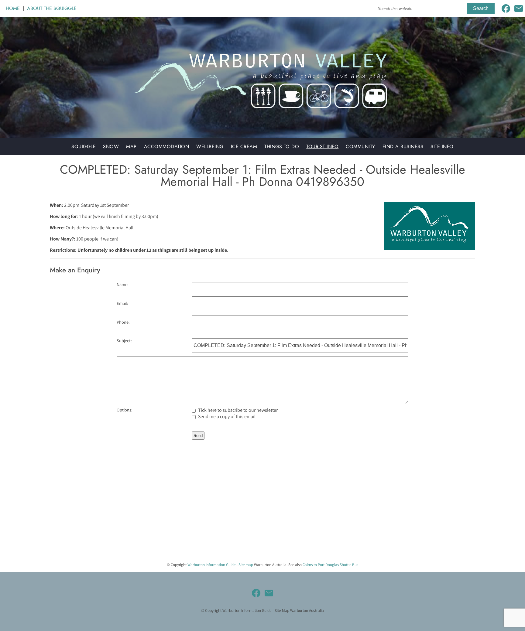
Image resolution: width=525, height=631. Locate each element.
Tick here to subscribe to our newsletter (237, 410)
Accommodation (166, 146)
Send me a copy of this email (226, 416)
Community (360, 146)
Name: (122, 284)
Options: (124, 410)
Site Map (282, 610)
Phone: (123, 322)
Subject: (124, 340)
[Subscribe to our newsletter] (518, 8)
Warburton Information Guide (211, 564)
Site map (245, 564)
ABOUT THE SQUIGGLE (52, 8)
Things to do (281, 146)
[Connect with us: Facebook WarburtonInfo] (505, 8)
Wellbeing (210, 146)
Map (131, 146)
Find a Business (403, 146)
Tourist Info (322, 146)
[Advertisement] (182, 514)
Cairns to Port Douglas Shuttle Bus (330, 564)
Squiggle (83, 146)
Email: (122, 303)
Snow (111, 146)
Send (198, 435)
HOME (13, 8)
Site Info (442, 146)
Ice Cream (244, 146)
